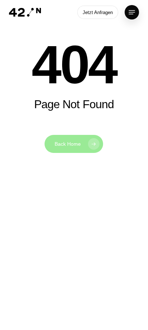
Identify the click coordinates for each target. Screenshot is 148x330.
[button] (132, 12)
